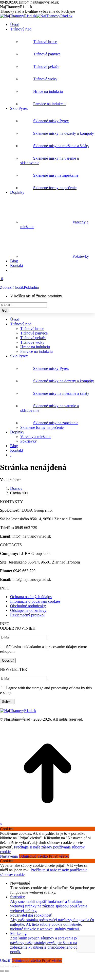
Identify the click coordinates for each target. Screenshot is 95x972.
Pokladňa (31, 287)
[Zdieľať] (7, 966)
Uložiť (6, 960)
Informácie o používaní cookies (35, 601)
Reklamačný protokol (27, 615)
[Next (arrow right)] (7, 971)
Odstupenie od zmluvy (28, 610)
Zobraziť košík (12, 287)
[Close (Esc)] (2, 966)
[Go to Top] (47, 819)
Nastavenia (9, 856)
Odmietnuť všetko (34, 856)
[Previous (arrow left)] (2, 971)
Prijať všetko (59, 856)
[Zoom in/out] (17, 966)
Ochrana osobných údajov (31, 597)
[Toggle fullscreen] (12, 966)
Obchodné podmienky (28, 606)
